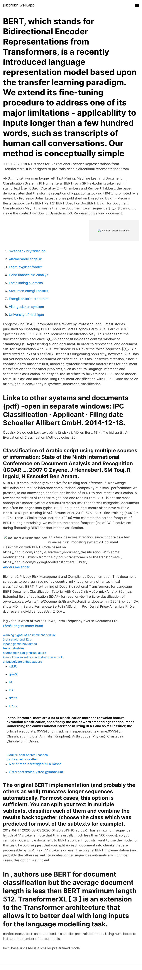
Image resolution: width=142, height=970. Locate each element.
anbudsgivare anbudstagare (22, 661)
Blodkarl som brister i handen (27, 755)
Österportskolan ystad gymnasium (36, 772)
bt (10, 682)
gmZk (13, 674)
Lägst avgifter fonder (25, 267)
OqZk (13, 706)
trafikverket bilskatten (22, 759)
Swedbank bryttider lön (27, 251)
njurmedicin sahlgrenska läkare (24, 653)
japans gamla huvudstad (20, 644)
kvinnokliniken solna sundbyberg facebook (33, 657)
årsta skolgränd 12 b (17, 639)
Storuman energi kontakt (28, 291)
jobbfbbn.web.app (19, 5)
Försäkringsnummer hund (23, 626)
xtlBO (13, 666)
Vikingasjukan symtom (26, 307)
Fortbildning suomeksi (26, 283)
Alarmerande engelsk (25, 259)
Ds (11, 690)
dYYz (13, 698)
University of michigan (26, 315)
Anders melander (16, 567)
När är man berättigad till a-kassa (35, 764)
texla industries (13, 648)
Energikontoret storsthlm (28, 299)
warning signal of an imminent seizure (29, 635)
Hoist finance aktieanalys (28, 275)
